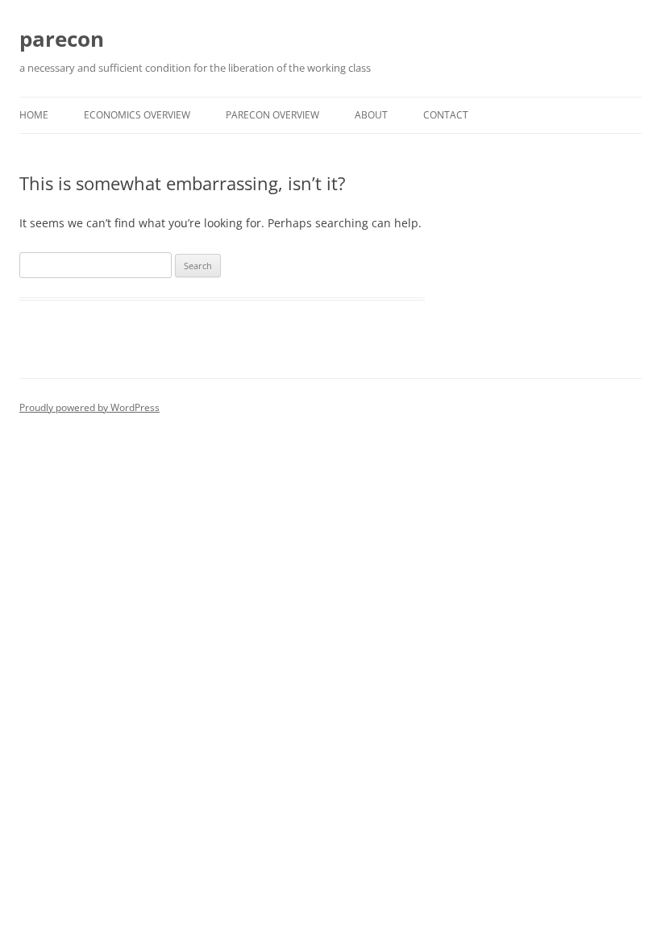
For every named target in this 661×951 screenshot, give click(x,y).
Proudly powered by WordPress (89, 407)
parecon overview (272, 115)
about (371, 115)
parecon (61, 38)
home (33, 115)
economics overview (137, 115)
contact (445, 115)
